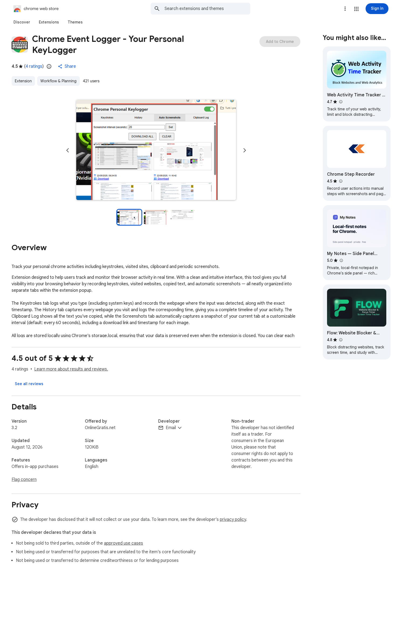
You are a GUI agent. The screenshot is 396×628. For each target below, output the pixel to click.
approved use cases (123, 543)
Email (171, 427)
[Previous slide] (67, 150)
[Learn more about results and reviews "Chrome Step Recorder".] (340, 181)
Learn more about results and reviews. (71, 369)
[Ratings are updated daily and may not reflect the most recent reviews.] (49, 66)
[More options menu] (345, 8)
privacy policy (233, 519)
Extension (23, 81)
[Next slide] (244, 150)
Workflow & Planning (58, 81)
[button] (356, 9)
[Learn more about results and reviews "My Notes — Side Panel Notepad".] (341, 260)
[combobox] (207, 8)
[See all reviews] (29, 383)
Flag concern (24, 479)
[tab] (21, 22)
